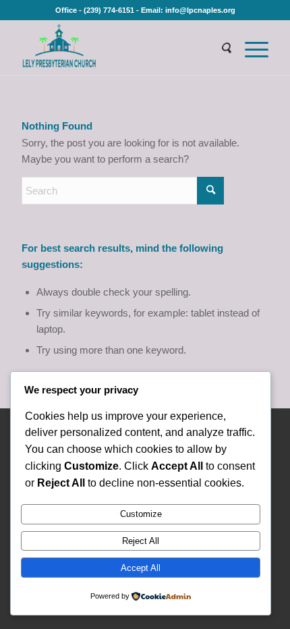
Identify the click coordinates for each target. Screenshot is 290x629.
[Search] (219, 48)
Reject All (140, 541)
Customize (141, 514)
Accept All (141, 568)
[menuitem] (219, 48)
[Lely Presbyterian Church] (120, 48)
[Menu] (249, 48)
